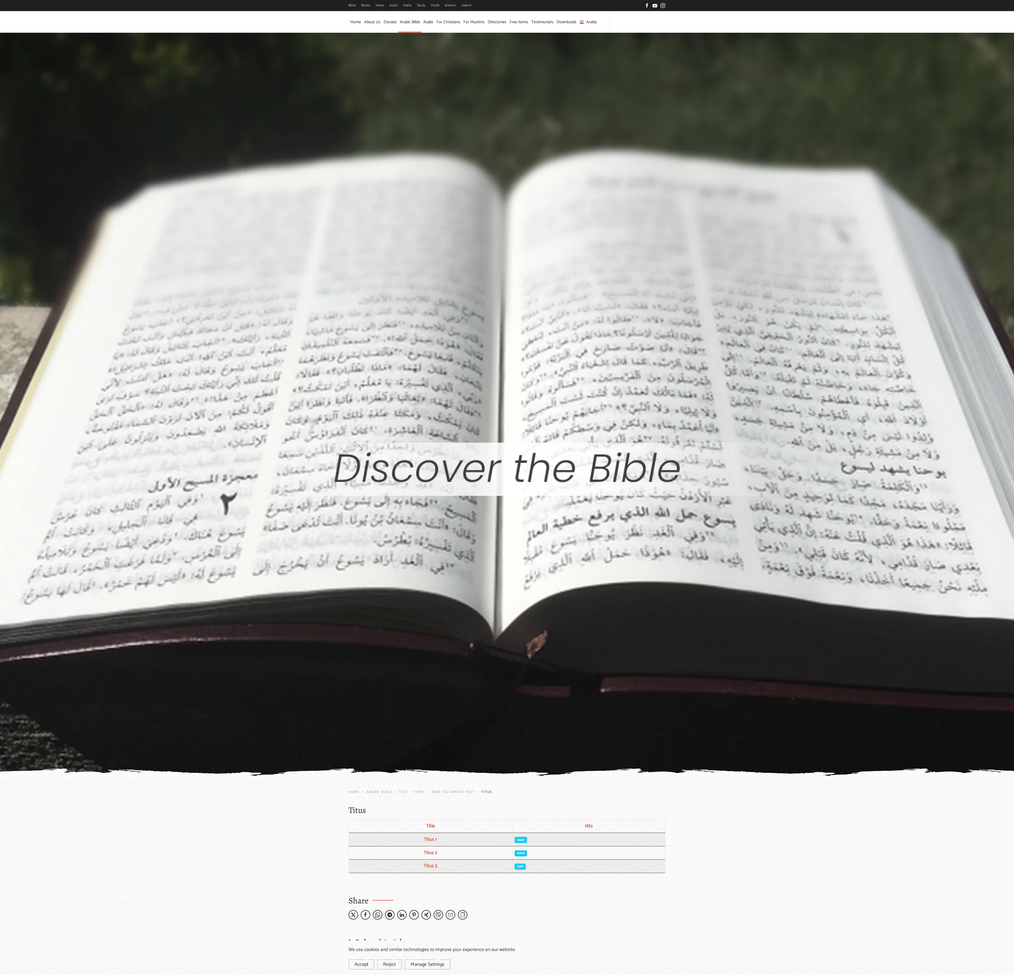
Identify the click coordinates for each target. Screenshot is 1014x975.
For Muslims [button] (474, 22)
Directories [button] (497, 22)
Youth (435, 5)
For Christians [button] (448, 22)
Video (379, 5)
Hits (589, 826)
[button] (462, 915)
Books (365, 5)
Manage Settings (427, 964)
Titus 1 (430, 839)
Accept (361, 964)
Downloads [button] (566, 22)
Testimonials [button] (542, 22)
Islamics (450, 5)
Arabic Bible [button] (410, 22)
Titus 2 (430, 853)
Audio (393, 5)
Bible (352, 5)
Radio (407, 5)
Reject (389, 964)
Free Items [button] (519, 22)
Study (421, 5)
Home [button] (355, 22)
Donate (390, 22)
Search (466, 5)
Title (430, 826)
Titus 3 (430, 866)
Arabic (591, 22)
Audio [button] (428, 22)
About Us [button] (372, 22)
